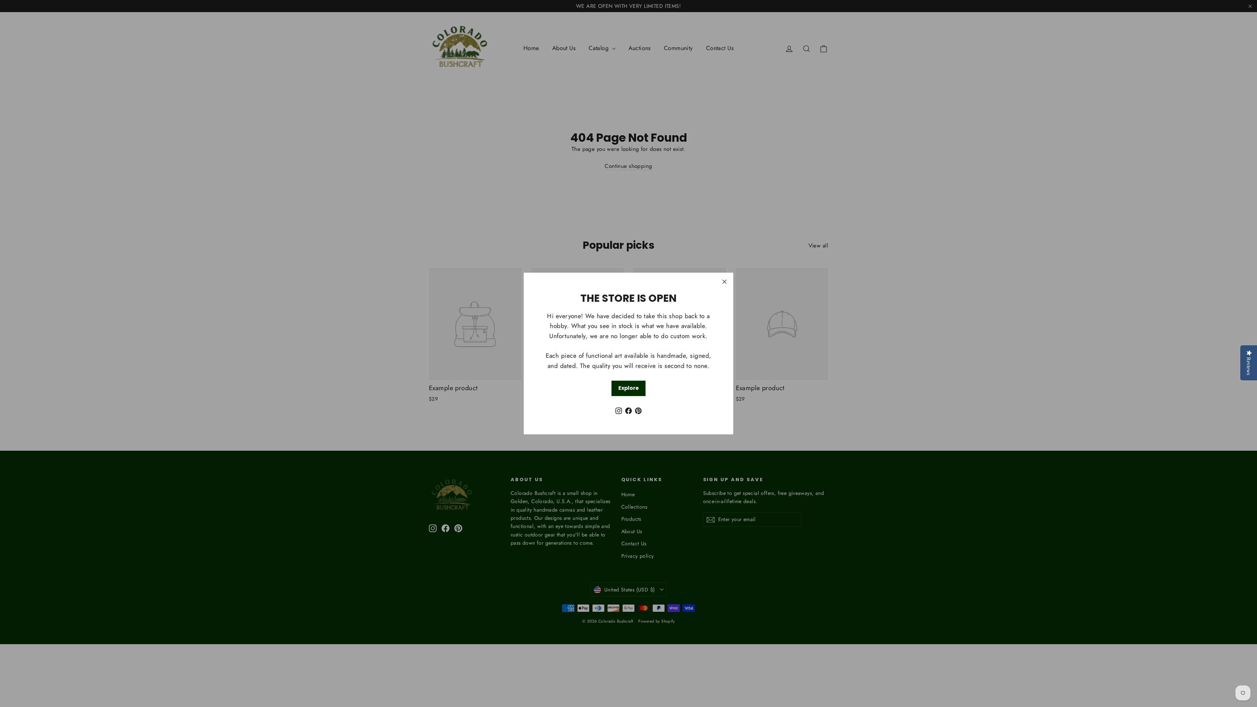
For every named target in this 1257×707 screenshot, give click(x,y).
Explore (628, 388)
